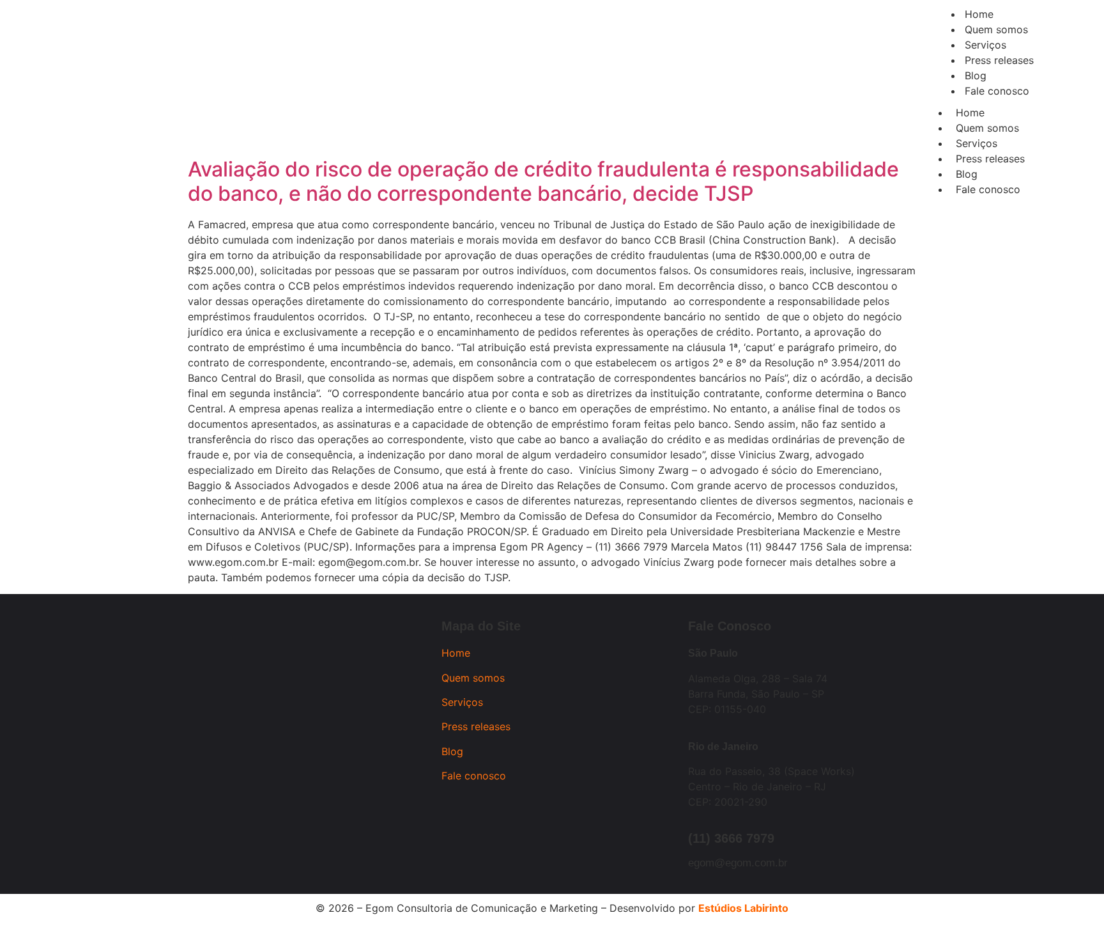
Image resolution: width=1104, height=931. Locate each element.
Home (970, 112)
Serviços (976, 143)
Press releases (990, 158)
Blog (966, 174)
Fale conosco (988, 189)
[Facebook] (226, 102)
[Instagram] (191, 102)
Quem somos (987, 127)
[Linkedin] (261, 102)
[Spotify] (296, 102)
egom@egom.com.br (738, 863)
